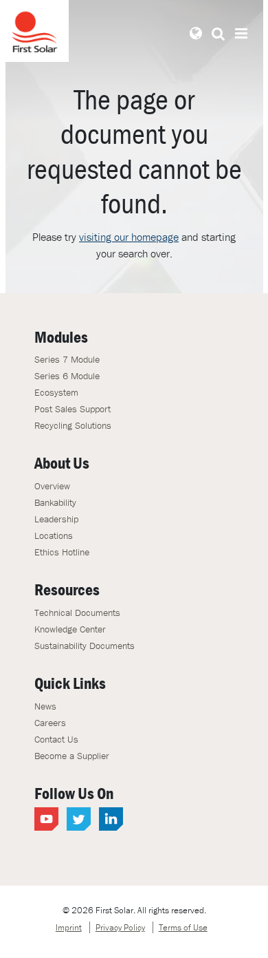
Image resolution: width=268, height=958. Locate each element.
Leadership (56, 519)
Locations (53, 535)
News (45, 706)
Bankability (55, 502)
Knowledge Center (70, 629)
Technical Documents (77, 612)
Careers (50, 722)
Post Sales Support (72, 409)
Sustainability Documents (84, 645)
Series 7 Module (67, 359)
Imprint (69, 927)
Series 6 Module (67, 376)
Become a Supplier (71, 755)
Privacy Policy (120, 927)
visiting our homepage (129, 237)
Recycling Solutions (72, 425)
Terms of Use (183, 927)
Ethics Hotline (61, 552)
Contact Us (56, 739)
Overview (52, 486)
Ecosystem (56, 392)
